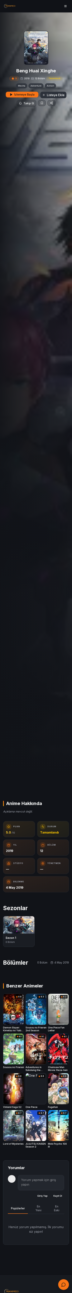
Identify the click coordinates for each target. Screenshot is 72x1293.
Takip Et (28, 103)
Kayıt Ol (57, 1195)
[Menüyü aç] (65, 6)
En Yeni (38, 1208)
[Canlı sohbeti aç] (63, 1284)
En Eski (56, 1208)
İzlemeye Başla (24, 94)
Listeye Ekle (56, 95)
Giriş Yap (42, 1195)
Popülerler (18, 1208)
